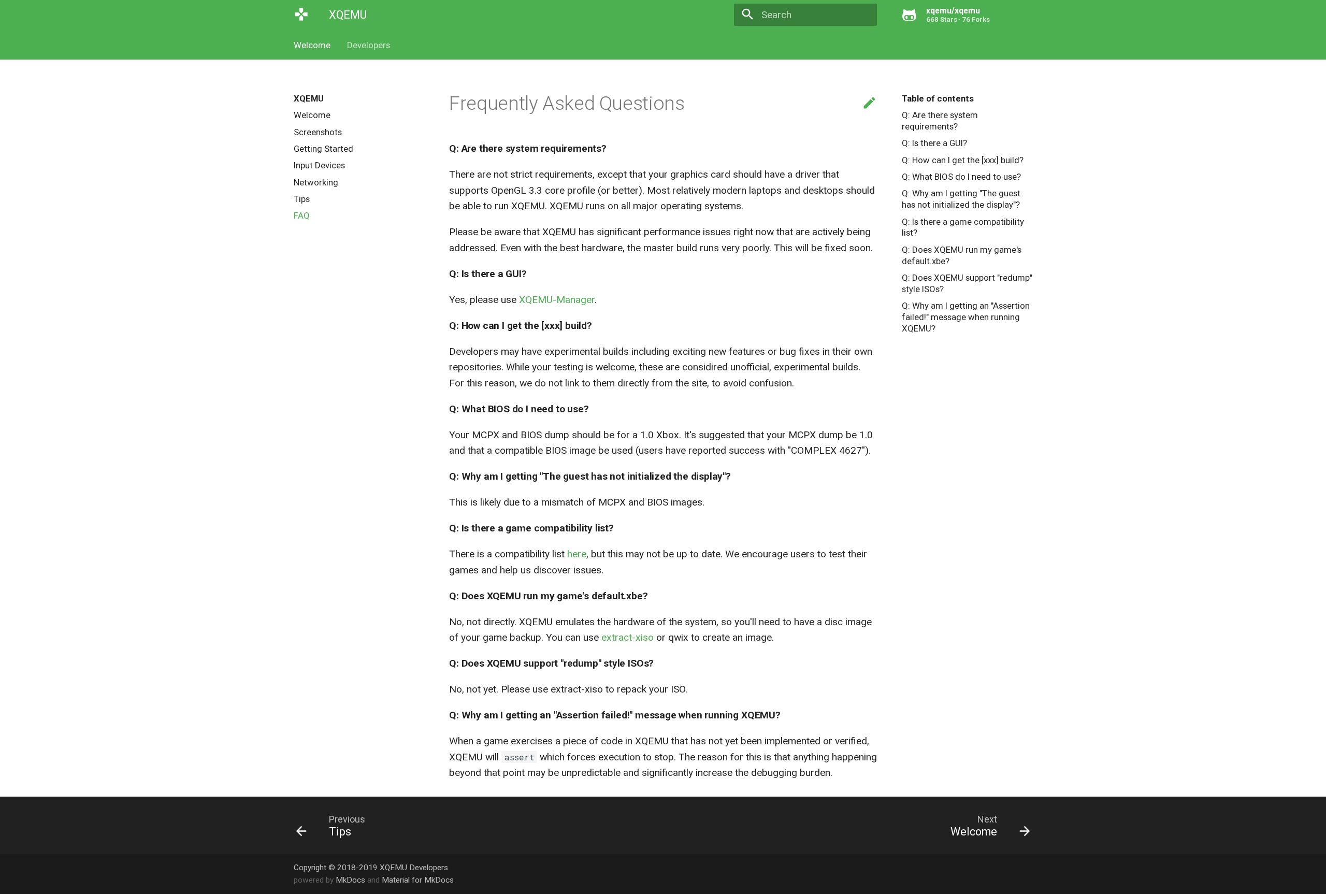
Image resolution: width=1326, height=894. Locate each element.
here (576, 554)
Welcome (312, 45)
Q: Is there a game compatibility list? (963, 227)
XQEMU (309, 98)
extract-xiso (627, 637)
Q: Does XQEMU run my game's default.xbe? (961, 255)
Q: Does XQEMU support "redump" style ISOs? (967, 283)
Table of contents (938, 98)
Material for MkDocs (418, 880)
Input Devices (319, 165)
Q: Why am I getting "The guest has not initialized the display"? (961, 199)
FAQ (302, 215)
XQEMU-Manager (557, 300)
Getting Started (323, 148)
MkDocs (350, 880)
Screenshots (318, 132)
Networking (316, 182)
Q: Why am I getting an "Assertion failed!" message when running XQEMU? (966, 317)
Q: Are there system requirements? (940, 121)
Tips (302, 199)
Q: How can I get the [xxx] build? (963, 160)
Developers (368, 45)
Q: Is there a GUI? (934, 143)
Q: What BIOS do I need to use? (961, 176)
